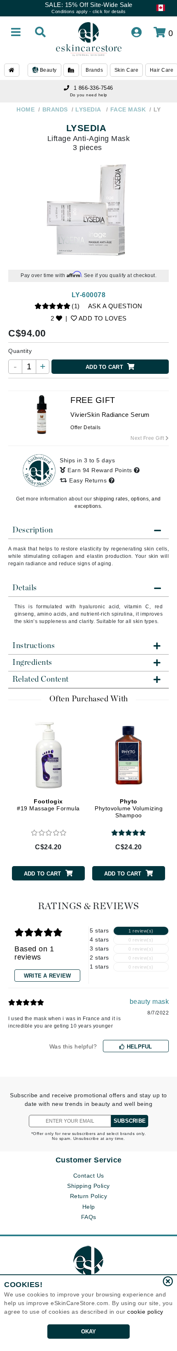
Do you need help (88, 95)
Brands (94, 70)
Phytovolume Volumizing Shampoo (129, 808)
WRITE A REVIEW (47, 976)
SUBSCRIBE (130, 1121)
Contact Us (88, 1175)
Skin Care (126, 70)
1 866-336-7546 (93, 88)
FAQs (88, 1217)
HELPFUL (138, 1047)
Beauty (47, 70)
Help (88, 1206)
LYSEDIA (87, 128)
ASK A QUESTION (115, 305)
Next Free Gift (147, 438)
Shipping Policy (88, 1186)
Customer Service (89, 1160)
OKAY (88, 1331)
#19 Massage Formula (48, 805)
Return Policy (88, 1196)
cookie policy (145, 1311)
